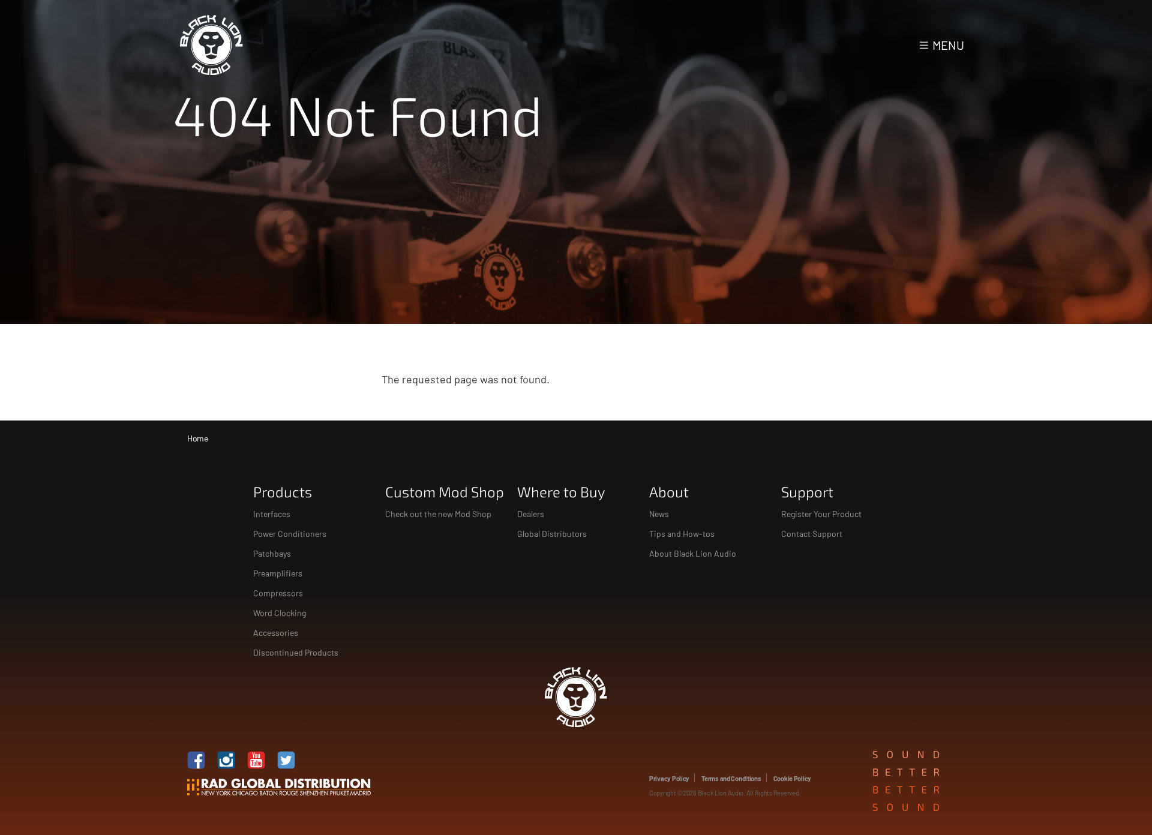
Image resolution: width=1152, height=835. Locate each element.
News (659, 514)
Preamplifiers (277, 573)
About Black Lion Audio (692, 553)
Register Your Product (821, 514)
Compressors (278, 593)
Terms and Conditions (731, 778)
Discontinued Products (295, 652)
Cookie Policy (792, 778)
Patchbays (272, 553)
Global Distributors (552, 533)
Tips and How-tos (682, 533)
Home (197, 438)
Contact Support (811, 533)
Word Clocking (279, 613)
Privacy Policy (669, 778)
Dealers (530, 514)
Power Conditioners (289, 533)
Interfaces (271, 514)
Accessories (275, 632)
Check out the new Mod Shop (438, 514)
